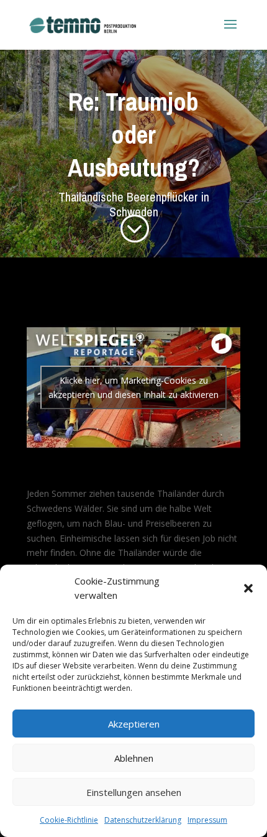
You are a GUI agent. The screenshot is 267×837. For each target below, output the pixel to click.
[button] (248, 588)
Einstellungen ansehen (133, 792)
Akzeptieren (134, 724)
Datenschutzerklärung (142, 820)
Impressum (207, 820)
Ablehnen (133, 758)
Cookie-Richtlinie (69, 820)
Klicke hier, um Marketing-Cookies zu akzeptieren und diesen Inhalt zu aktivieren (133, 387)
